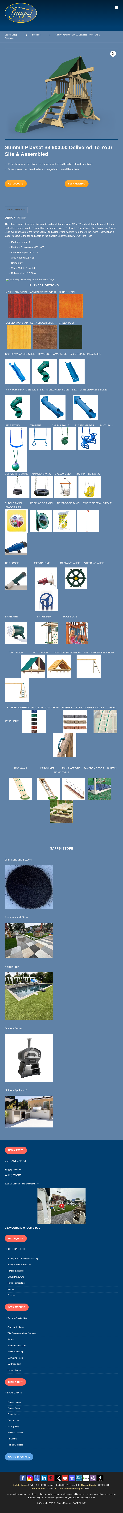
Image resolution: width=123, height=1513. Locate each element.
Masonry (12, 1289)
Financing (12, 1439)
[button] (113, 54)
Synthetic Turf (14, 1364)
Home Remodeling (16, 1283)
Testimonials (13, 1420)
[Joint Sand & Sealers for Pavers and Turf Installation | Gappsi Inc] (29, 886)
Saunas (11, 1339)
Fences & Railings (16, 1271)
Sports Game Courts (17, 1345)
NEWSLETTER (16, 1150)
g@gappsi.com (14, 1169)
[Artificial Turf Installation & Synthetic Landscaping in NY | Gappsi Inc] (29, 996)
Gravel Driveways (16, 1277)
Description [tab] (16, 209)
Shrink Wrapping (15, 1351)
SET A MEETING (76, 183)
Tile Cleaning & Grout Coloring (22, 1333)
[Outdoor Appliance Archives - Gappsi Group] (29, 1111)
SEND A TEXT (15, 1382)
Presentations (14, 1414)
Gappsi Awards (14, 1408)
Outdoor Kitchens (16, 1327)
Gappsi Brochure (19, 1457)
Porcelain (12, 1295)
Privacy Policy (88, 1497)
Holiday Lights (14, 1370)
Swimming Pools (15, 1358)
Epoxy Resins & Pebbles (19, 1264)
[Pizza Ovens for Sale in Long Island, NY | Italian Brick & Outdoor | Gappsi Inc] (29, 1057)
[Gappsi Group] (21, 12)
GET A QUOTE (15, 183)
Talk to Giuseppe (15, 1445)
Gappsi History (14, 1402)
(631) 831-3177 (14, 1175)
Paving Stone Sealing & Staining (23, 1258)
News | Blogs (14, 1426)
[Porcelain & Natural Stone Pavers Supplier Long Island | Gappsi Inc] (29, 940)
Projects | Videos (15, 1433)
